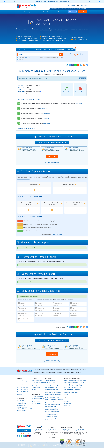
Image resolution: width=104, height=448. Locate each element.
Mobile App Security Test (22, 407)
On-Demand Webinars (36, 401)
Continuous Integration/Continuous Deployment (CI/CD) (75, 380)
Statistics (71, 49)
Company (34, 378)
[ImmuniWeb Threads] (30, 436)
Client (81, 5)
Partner (85, 5)
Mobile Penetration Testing (50, 406)
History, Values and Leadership (38, 382)
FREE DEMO (52, 156)
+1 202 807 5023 (66, 429)
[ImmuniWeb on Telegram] (24, 436)
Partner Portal (67, 405)
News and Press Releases (37, 396)
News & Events (36, 394)
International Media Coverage (38, 398)
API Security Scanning (50, 382)
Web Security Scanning (50, 419)
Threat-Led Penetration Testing (51, 416)
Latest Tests (27, 49)
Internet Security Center (55, 8)
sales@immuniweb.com (38, 430)
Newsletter (25, 430)
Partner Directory (67, 401)
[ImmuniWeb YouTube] (28, 436)
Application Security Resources (72, 378)
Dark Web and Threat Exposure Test (24, 408)
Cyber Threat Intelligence (50, 401)
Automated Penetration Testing (51, 389)
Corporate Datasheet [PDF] (52, 162)
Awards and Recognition (37, 384)
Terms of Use (38, 442)
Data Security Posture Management (52, 404)
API (45, 49)
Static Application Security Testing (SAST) (72, 389)
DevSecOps (66, 394)
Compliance (19, 394)
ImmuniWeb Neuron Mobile (23, 385)
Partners (66, 398)
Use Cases (48, 378)
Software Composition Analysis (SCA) (71, 390)
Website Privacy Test (21, 405)
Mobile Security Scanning (50, 407)
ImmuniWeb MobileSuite (22, 389)
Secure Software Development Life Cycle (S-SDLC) (74, 382)
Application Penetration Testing (51, 384)
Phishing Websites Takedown (51, 413)
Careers (33, 390)
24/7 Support (71, 5)
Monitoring (37, 49)
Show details (78, 103)
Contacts (34, 389)
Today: (82, 8)
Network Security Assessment (51, 409)
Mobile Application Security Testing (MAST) (72, 387)
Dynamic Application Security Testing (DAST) (73, 385)
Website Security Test (21, 403)
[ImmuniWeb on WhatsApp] (21, 436)
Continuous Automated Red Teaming (53, 394)
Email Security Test (21, 402)
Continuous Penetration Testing (52, 397)
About (50, 49)
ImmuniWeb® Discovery (23, 179)
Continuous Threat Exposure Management (54, 399)
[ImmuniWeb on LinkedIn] (17, 436)
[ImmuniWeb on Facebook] (26, 436)
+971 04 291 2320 (80, 429)
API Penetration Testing (50, 380)
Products (19, 378)
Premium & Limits (60, 49)
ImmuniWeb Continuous (22, 391)
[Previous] (5, 1)
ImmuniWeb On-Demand (22, 387)
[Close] (90, 1)
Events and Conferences (37, 400)
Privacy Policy (47, 442)
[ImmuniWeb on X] (19, 436)
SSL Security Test (20, 400)
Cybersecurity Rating (21, 410)
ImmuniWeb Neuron (21, 383)
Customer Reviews (36, 385)
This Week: (74, 8)
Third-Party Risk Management (51, 414)
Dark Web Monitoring (49, 402)
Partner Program (67, 400)
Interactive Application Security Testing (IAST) (73, 384)
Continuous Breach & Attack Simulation (53, 396)
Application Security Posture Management (54, 385)
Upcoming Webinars (36, 403)
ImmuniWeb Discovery (22, 381)
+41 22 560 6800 (38, 429)
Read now (67, 1)
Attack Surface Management (51, 387)
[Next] (99, 1)
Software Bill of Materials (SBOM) (71, 392)
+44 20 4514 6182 (52, 429)
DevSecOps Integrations (22, 392)
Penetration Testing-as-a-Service (52, 411)
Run (60, 54)
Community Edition (22, 398)
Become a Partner (67, 403)
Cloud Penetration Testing (50, 390)
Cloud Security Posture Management (53, 392)
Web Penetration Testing (50, 418)
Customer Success (36, 387)
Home (19, 49)
